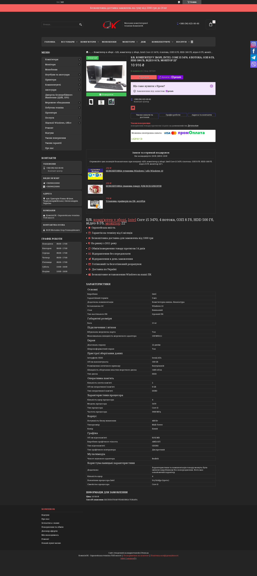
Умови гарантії (53, 143)
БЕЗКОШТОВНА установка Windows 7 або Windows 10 (134, 170)
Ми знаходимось (50, 535)
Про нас (49, 148)
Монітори (128, 41)
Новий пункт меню (51, 543)
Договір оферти (49, 531)
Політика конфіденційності (164, 555)
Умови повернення (55, 138)
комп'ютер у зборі (109, 219)
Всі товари (68, 41)
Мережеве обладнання (57, 102)
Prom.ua (145, 553)
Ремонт (49, 128)
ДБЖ (143, 41)
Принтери (50, 79)
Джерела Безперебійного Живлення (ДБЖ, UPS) (58, 96)
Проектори (51, 112)
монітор (112, 222)
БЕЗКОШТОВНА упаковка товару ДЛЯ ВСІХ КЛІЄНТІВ (134, 186)
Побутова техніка (54, 107)
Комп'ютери (88, 41)
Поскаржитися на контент (136, 555)
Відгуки (49, 133)
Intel (132, 219)
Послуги (181, 41)
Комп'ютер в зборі (103, 52)
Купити (145, 77)
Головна (49, 41)
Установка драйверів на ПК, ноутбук (125, 201)
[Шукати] (80, 24)
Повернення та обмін (52, 527)
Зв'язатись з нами (50, 523)
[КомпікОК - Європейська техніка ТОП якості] (112, 24)
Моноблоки (109, 41)
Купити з (166, 77)
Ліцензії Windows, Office (58, 122)
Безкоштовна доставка (133, 108)
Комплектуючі (161, 41)
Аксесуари (50, 89)
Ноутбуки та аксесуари (57, 74)
